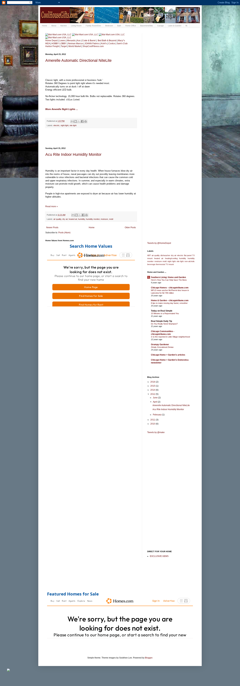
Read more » (51, 206)
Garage (160, 26)
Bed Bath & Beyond (107, 40)
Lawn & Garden (174, 26)
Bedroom (109, 26)
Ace (78, 40)
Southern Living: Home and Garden (168, 277)
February (157, 414)
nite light (73, 125)
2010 (153, 424)
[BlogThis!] (75, 121)
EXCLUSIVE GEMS (159, 556)
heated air (73, 219)
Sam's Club (122, 43)
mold (111, 219)
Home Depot (51, 40)
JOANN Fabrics (92, 43)
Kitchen (63, 26)
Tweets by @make (156, 432)
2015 (153, 386)
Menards (71, 40)
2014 (153, 390)
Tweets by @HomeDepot (159, 243)
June (155, 397)
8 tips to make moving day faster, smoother (169, 303)
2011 (153, 420)
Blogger (148, 658)
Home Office (130, 26)
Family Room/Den (93, 26)
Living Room (76, 26)
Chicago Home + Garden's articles (168, 355)
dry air (65, 219)
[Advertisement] (91, 137)
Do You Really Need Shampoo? (164, 324)
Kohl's (104, 43)
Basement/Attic (146, 26)
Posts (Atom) (64, 232)
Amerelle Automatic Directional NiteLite (78, 60)
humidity (81, 219)
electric (56, 125)
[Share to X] (79, 121)
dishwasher (165, 255)
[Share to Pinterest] (85, 121)
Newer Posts (52, 227)
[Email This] (72, 121)
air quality (57, 219)
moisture (104, 219)
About (53, 26)
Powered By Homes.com (123, 310)
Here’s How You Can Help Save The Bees (169, 280)
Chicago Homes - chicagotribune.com (170, 287)
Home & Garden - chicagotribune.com (170, 300)
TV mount (170, 264)
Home (44, 26)
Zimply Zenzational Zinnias (162, 347)
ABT (149, 255)
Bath (119, 26)
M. (187, 26)
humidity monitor (93, 219)
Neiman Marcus (75, 43)
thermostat (160, 264)
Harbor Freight (52, 46)
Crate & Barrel (89, 40)
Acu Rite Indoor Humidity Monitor (73, 154)
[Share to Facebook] (82, 121)
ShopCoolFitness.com (93, 46)
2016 (153, 382)
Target (64, 46)
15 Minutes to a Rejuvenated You (165, 313)
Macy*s (121, 40)
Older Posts (130, 227)
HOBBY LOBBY (59, 43)
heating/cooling (171, 258)
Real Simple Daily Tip (161, 321)
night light (65, 125)
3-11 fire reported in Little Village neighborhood (170, 337)
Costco (111, 43)
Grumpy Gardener (160, 344)
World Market (74, 46)
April (155, 402)
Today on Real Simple (161, 311)
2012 (153, 394)
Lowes (62, 40)
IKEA (47, 43)
